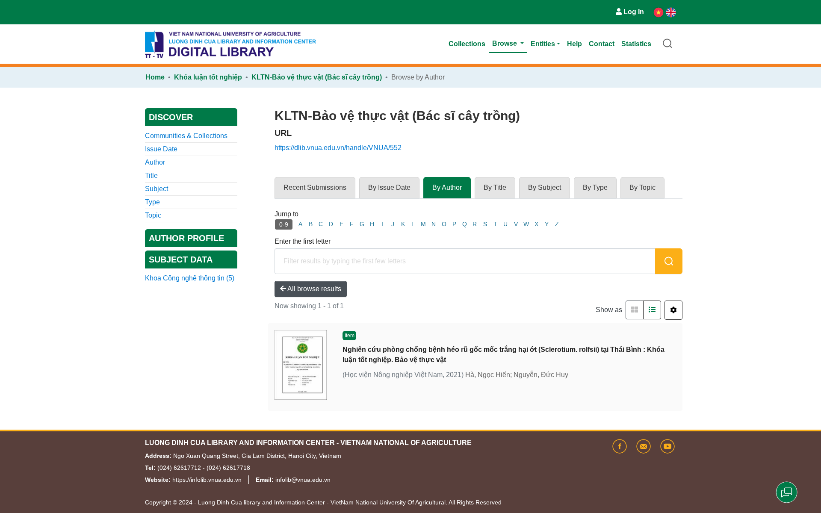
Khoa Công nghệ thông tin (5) (189, 278)
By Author (447, 187)
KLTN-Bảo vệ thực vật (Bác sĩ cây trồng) (316, 77)
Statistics (636, 43)
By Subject (544, 187)
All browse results (313, 288)
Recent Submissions (315, 187)
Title (151, 175)
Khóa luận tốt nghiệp (208, 77)
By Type (595, 187)
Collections (467, 43)
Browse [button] (505, 43)
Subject (156, 188)
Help (574, 43)
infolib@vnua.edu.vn (303, 479)
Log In (634, 11)
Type (152, 202)
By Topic (642, 187)
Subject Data (181, 259)
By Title (495, 187)
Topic (153, 215)
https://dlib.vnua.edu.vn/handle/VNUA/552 (338, 147)
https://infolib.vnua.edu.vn (207, 479)
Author (155, 162)
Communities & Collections (186, 135)
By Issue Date (389, 187)
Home (155, 77)
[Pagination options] (673, 310)
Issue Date (161, 149)
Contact (601, 43)
